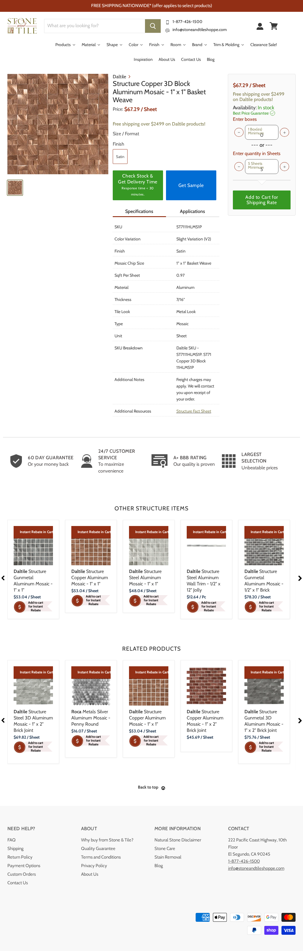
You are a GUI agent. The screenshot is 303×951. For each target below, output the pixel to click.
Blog (158, 865)
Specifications (139, 211)
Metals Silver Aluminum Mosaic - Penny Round (90, 718)
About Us (89, 874)
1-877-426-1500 (187, 21)
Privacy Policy (94, 865)
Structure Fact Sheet (193, 411)
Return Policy (20, 857)
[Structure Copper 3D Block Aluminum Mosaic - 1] (57, 124)
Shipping (15, 848)
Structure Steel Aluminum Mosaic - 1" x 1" (145, 578)
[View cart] (274, 26)
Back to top (148, 787)
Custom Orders (21, 874)
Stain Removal (167, 857)
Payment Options (23, 865)
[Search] (153, 26)
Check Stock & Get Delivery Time (137, 184)
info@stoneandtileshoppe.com (200, 29)
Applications (192, 211)
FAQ (11, 840)
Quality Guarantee (98, 848)
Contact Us (17, 882)
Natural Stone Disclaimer (177, 840)
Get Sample (191, 185)
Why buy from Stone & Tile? (107, 840)
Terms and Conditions (101, 857)
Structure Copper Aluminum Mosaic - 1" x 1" (89, 578)
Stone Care (164, 848)
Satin (120, 156)
